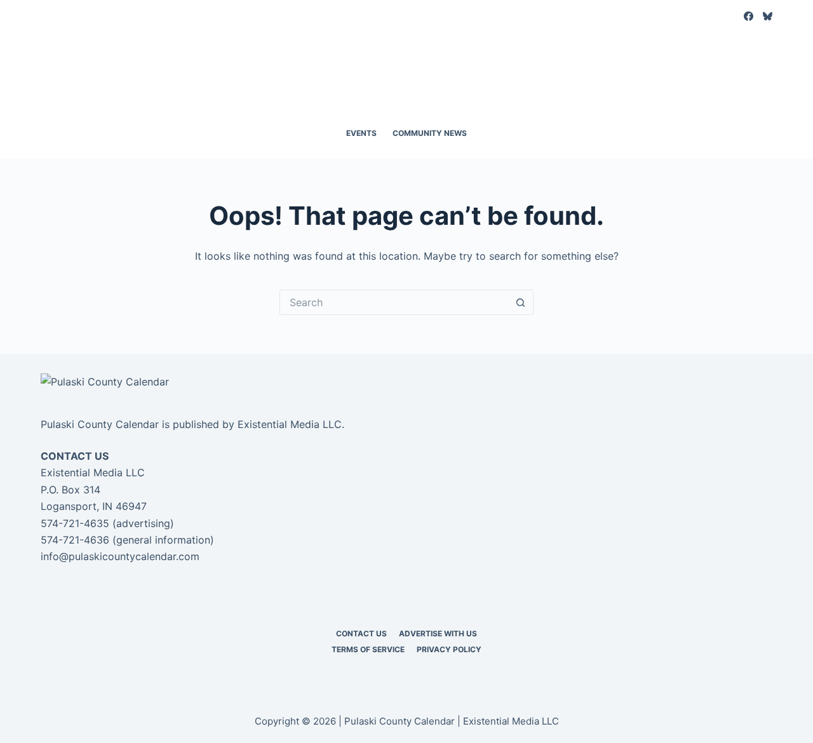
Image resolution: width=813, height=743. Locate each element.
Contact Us (361, 633)
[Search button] (521, 302)
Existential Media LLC (290, 424)
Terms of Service (368, 649)
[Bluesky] (767, 16)
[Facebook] (748, 16)
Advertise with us (438, 633)
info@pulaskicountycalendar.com (120, 556)
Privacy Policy (449, 649)
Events (361, 133)
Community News (430, 133)
